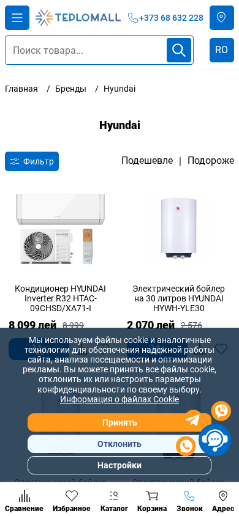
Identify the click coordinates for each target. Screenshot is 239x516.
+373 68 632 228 (171, 18)
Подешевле (147, 160)
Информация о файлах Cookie (119, 399)
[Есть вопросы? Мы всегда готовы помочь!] (203, 430)
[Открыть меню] (17, 18)
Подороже (211, 160)
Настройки (119, 465)
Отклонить (119, 444)
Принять (119, 422)
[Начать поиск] (179, 50)
